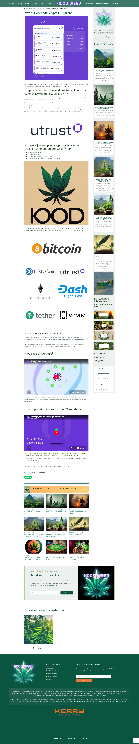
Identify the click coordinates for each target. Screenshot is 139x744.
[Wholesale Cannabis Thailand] (69, 3)
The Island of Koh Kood (104, 369)
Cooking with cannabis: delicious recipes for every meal (55, 557)
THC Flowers (104, 315)
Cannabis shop (104, 346)
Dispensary (89, 3)
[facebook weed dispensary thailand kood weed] (65, 727)
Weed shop (80, 230)
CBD (104, 325)
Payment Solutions (35, 8)
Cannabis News (101, 389)
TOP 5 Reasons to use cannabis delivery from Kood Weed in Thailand (32, 557)
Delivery (50, 3)
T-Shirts (104, 335)
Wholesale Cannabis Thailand (18, 3)
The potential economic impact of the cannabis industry (77, 511)
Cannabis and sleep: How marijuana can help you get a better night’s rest (34, 534)
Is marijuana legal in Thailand (102, 379)
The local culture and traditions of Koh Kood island (32, 511)
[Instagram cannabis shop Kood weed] (74, 727)
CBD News (99, 385)
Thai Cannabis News (103, 3)
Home (26, 8)
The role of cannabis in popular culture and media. (56, 511)
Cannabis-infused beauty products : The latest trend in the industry (55, 534)
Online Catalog (38, 3)
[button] (74, 477)
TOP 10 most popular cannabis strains (76, 534)
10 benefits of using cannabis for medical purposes (76, 557)
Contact (116, 3)
